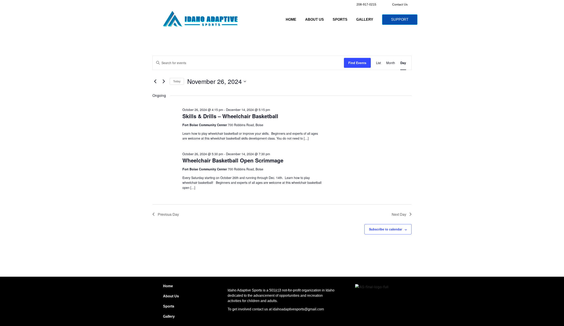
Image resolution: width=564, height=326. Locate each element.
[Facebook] (379, 299)
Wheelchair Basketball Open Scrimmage (232, 160)
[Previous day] (155, 81)
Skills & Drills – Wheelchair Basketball (230, 116)
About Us (314, 19)
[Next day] (163, 81)
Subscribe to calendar (385, 229)
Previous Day (168, 214)
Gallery (364, 19)
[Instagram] (365, 299)
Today (176, 81)
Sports (340, 19)
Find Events (357, 63)
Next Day (399, 214)
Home (291, 19)
